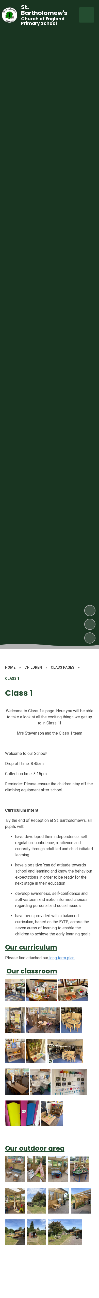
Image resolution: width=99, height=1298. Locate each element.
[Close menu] (86, 15)
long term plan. (61, 957)
